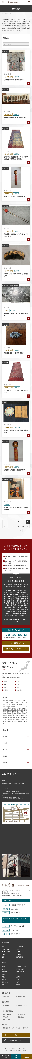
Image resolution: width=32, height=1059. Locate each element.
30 (23, 526)
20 (18, 526)
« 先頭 (4, 522)
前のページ (9, 522)
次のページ (16, 530)
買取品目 (4, 962)
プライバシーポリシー (10, 1048)
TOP (3, 14)
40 (27, 526)
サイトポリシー (23, 1048)
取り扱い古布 (5, 942)
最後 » (21, 530)
